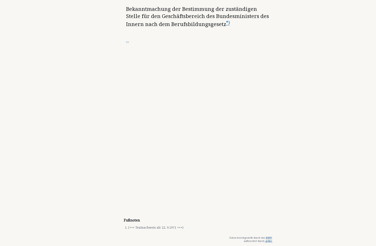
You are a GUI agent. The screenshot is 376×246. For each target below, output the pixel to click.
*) (228, 22)
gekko (268, 241)
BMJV (269, 237)
